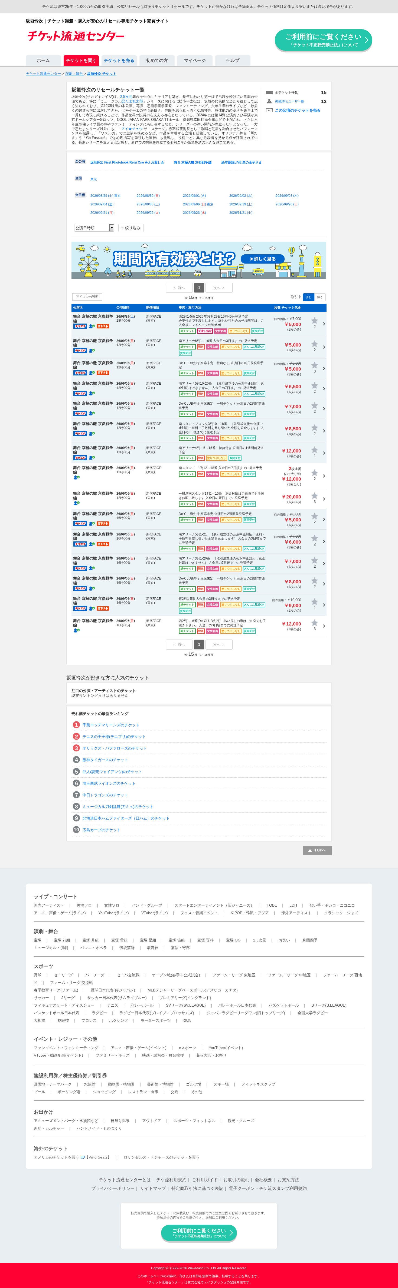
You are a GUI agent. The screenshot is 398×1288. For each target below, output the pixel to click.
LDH (293, 905)
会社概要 (263, 1179)
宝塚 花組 (62, 940)
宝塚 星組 (148, 940)
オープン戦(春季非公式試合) (176, 975)
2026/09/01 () (194, 196)
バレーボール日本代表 (237, 1005)
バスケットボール (284, 1005)
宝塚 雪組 (119, 940)
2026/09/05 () (148, 204)
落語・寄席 (180, 948)
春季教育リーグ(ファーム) (56, 990)
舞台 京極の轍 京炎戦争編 (192, 162)
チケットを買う (81, 60)
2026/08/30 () (148, 196)
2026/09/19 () (240, 204)
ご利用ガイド (205, 1179)
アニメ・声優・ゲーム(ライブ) (60, 913)
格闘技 (63, 1020)
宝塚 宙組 (177, 940)
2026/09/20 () (287, 204)
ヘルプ (232, 60)
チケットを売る (119, 60)
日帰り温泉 (120, 1121)
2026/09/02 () (240, 196)
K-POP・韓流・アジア (250, 913)
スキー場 (221, 1084)
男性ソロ (84, 905)
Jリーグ (68, 998)
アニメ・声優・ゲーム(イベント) (139, 1048)
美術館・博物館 (160, 1084)
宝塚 (37, 940)
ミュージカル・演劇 (51, 948)
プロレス (89, 1020)
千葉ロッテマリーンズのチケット (111, 725)
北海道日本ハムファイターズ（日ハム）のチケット (126, 818)
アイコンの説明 (87, 297)
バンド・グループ (147, 905)
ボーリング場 (69, 1092)
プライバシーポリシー (113, 1188)
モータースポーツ (156, 1020)
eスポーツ (187, 1048)
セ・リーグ (63, 975)
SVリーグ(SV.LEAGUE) (186, 1005)
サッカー (41, 998)
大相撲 (39, 1020)
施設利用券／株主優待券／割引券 (70, 1075)
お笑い (284, 940)
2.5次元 (126, 97)
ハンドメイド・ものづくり (99, 1128)
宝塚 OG (233, 940)
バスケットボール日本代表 (56, 1013)
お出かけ (43, 1112)
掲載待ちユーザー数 (289, 101)
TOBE (272, 905)
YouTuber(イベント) (226, 1048)
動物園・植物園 (121, 1084)
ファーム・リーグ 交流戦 (71, 982)
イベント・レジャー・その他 (65, 1039)
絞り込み (132, 228)
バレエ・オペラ (93, 948)
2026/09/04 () (101, 204)
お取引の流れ (236, 1179)
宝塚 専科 (205, 940)
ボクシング (118, 1020)
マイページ (195, 60)
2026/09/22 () (148, 213)
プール (39, 1092)
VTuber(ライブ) (154, 913)
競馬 (187, 1020)
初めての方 (157, 60)
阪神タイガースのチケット (105, 760)
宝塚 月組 (91, 940)
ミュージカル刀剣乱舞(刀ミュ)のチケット (118, 806)
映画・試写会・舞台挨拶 (163, 1055)
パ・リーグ (94, 975)
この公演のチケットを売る (298, 110)
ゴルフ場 (193, 1084)
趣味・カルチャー (49, 1128)
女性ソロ (111, 905)
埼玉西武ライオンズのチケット (109, 783)
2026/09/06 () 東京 (198, 204)
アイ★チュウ (132, 129)
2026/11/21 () (240, 213)
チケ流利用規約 (171, 1179)
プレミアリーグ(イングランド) (185, 998)
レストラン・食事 (143, 1092)
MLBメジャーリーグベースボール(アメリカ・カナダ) (193, 990)
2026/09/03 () (287, 196)
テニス (112, 1005)
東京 (93, 179)
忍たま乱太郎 (132, 101)
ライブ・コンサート (56, 896)
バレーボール (142, 1005)
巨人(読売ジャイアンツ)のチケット (112, 772)
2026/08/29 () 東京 (105, 196)
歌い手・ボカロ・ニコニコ (332, 905)
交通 (174, 1092)
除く (320, 297)
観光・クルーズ (241, 1121)
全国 (78, 178)
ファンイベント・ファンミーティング (66, 1048)
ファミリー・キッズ (113, 1055)
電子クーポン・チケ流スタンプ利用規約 (268, 1188)
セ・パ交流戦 (128, 975)
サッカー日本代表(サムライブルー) (117, 998)
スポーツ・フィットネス (194, 1121)
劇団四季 (310, 940)
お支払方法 (288, 1179)
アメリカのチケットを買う (56, 1157)
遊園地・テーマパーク (53, 1084)
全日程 (80, 195)
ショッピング (104, 1092)
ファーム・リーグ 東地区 (234, 975)
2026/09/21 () (101, 213)
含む (308, 297)
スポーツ (43, 966)
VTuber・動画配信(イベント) (58, 1055)
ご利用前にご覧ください (323, 40)
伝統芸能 (127, 948)
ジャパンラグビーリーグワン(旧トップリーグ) (246, 1013)
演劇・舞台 (46, 931)
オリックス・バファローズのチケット (115, 748)
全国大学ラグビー (313, 1013)
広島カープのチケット (101, 830)
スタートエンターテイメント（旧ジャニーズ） (214, 905)
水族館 (90, 1084)
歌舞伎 (152, 948)
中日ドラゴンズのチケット (105, 795)
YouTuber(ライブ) (113, 913)
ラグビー (99, 1013)
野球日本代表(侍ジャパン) (113, 990)
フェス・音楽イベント (199, 913)
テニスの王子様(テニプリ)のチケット (114, 736)
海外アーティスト (296, 913)
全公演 (80, 161)
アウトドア (151, 1121)
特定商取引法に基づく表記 (197, 1188)
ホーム (43, 60)
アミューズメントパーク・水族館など (66, 1121)
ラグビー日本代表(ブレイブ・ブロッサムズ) (156, 1013)
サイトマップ (153, 1188)
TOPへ (320, 850)
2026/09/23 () (194, 213)
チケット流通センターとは (125, 1179)
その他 (196, 1092)
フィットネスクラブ (258, 1084)
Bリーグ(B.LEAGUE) (329, 1005)
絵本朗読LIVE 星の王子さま (241, 162)
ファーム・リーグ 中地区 (289, 975)
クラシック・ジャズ (341, 913)
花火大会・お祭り (211, 1055)
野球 (37, 975)
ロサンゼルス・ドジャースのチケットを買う (162, 1157)
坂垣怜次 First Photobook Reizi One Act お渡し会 (127, 162)
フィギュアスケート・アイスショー (64, 1005)
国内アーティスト (49, 905)
